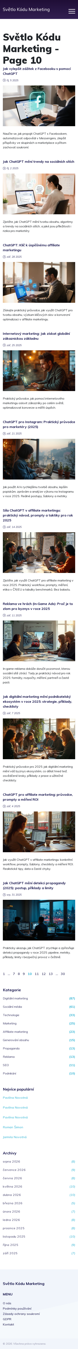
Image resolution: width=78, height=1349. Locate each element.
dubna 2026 (12, 1195)
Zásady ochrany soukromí (21, 1314)
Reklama (9, 1057)
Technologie (11, 1015)
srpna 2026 (11, 1161)
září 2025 (10, 1253)
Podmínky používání (17, 1308)
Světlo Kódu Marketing (26, 9)
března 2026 (13, 1203)
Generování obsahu (16, 1040)
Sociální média (12, 1007)
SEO (6, 1065)
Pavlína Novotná (15, 1097)
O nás (7, 1303)
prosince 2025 (13, 1228)
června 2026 (12, 1178)
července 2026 (14, 1170)
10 (30, 974)
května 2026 (12, 1186)
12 (44, 974)
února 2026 (11, 1211)
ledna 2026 (11, 1220)
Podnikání (9, 1073)
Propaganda (11, 1048)
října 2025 (10, 1245)
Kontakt (8, 1324)
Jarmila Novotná (15, 1137)
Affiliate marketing (15, 1032)
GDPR (7, 1319)
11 (37, 974)
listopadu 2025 (14, 1236)
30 (63, 974)
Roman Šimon (13, 1127)
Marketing (9, 1023)
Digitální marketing (15, 998)
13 (51, 974)
